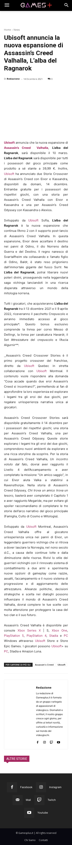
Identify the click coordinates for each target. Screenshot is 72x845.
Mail (28, 799)
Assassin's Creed (44, 664)
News (17, 29)
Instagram (55, 787)
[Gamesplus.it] (36, 5)
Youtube (42, 812)
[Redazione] (20, 714)
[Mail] (18, 800)
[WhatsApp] (36, 89)
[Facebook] (8, 89)
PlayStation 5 (14, 635)
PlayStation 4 (36, 635)
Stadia (53, 635)
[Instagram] (44, 741)
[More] (54, 89)
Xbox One (59, 630)
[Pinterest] (26, 89)
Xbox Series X (29, 630)
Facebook (26, 787)
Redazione (13, 78)
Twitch (52, 799)
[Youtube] (58, 741)
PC (66, 635)
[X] (17, 89)
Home (7, 29)
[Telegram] (45, 89)
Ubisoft (9, 142)
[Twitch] (51, 741)
